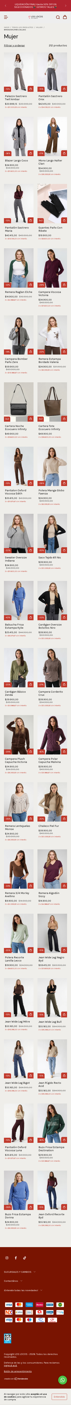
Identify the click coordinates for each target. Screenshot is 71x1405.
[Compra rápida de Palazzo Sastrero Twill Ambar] (31, 89)
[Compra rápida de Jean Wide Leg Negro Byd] (64, 950)
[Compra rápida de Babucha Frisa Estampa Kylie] (31, 617)
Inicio (6, 27)
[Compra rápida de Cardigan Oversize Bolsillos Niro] (64, 617)
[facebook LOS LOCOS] (16, 1258)
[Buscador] (58, 17)
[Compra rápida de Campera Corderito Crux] (64, 684)
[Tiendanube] (16, 1379)
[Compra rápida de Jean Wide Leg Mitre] (31, 1014)
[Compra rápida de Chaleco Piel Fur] (64, 819)
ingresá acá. (10, 1365)
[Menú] (6, 17)
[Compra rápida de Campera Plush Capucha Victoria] (31, 751)
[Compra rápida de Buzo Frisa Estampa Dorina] (31, 1207)
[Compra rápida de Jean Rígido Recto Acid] (64, 1075)
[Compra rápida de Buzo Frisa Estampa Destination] (64, 1140)
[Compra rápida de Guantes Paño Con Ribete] (64, 220)
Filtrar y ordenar (14, 45)
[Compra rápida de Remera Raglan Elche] (31, 285)
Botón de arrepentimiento (18, 1371)
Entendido (59, 1396)
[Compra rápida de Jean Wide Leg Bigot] (31, 1075)
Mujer (39, 27)
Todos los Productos (22, 27)
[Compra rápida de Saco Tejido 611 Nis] (64, 550)
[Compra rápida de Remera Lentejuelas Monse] (31, 819)
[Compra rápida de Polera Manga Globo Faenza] (64, 483)
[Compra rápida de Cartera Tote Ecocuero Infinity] (64, 419)
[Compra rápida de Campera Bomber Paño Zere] (31, 352)
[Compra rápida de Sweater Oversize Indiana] (31, 550)
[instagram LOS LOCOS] (7, 1258)
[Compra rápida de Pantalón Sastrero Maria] (31, 220)
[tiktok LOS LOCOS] (25, 1258)
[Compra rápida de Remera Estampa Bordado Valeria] (64, 352)
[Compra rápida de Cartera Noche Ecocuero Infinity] (31, 419)
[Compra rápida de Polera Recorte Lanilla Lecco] (31, 950)
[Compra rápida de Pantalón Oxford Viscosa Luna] (31, 1140)
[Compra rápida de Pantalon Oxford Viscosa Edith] (31, 483)
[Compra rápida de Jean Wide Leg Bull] (64, 1014)
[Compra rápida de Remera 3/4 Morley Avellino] (31, 886)
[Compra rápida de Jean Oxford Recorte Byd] (64, 1207)
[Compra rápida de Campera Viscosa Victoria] (64, 285)
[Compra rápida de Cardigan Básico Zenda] (31, 684)
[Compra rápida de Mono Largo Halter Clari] (64, 153)
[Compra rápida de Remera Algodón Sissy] (64, 886)
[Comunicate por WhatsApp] (62, 1380)
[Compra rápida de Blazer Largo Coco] (31, 153)
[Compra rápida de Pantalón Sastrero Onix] (64, 89)
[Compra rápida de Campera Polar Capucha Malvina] (64, 751)
